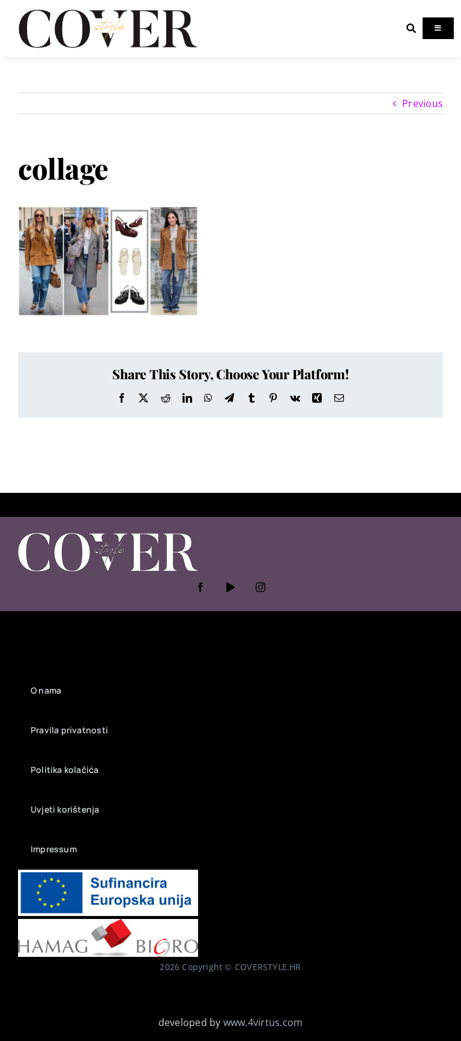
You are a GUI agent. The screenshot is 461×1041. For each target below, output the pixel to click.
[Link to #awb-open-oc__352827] (411, 28)
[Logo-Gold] (108, 10)
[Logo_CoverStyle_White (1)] (108, 533)
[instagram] (261, 587)
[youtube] (230, 587)
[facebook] (200, 587)
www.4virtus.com (263, 1022)
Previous (422, 103)
